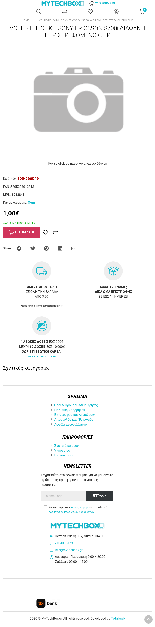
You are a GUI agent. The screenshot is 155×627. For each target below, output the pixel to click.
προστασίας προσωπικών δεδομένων (71, 511)
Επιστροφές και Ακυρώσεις (74, 415)
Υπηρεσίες (62, 450)
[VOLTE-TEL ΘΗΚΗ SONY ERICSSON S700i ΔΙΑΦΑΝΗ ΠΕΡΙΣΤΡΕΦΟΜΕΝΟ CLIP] (77, 100)
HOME (25, 20)
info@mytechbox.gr (69, 550)
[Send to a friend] (73, 248)
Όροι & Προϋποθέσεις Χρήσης (76, 405)
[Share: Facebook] (19, 248)
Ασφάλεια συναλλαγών (71, 424)
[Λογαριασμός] (116, 11)
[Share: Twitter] (33, 248)
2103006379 (64, 543)
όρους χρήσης (79, 507)
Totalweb (118, 618)
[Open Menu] (13, 11)
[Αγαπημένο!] (45, 232)
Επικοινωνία (63, 455)
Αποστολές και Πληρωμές (73, 420)
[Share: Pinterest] (47, 248)
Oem (31, 202)
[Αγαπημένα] (90, 11)
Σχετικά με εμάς (66, 446)
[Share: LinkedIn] (60, 248)
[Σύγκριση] (64, 11)
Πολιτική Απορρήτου (69, 410)
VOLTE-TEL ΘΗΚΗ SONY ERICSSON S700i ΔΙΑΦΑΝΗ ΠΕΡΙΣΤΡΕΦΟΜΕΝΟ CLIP (86, 20)
